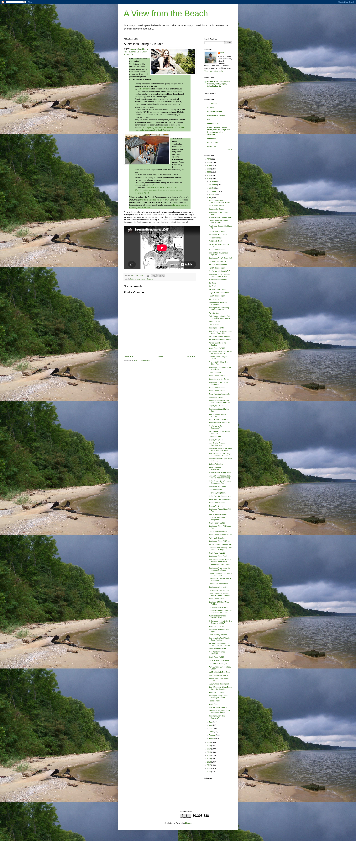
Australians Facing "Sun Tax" (219, 337)
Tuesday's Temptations (217, 261)
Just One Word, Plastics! (218, 707)
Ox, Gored (212, 283)
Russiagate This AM (216, 328)
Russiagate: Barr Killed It (218, 235)
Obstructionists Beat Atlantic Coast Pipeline (219, 639)
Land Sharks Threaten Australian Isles (217, 444)
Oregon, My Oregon (216, 406)
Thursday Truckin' (215, 490)
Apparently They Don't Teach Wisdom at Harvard (219, 712)
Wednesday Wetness (217, 250)
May (210, 725)
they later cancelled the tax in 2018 (154, 200)
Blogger (188, 823)
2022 (209, 172)
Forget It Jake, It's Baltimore (219, 660)
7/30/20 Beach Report (217, 231)
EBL (209, 119)
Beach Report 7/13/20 (217, 523)
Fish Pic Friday (214, 701)
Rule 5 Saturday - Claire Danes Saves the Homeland (220, 688)
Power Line (211, 146)
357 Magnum (212, 103)
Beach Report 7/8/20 (216, 599)
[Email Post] (148, 275)
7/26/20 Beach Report (217, 296)
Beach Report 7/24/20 (217, 348)
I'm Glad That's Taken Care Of (220, 340)
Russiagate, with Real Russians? (217, 717)
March (211, 732)
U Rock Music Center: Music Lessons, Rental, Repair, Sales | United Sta (218, 84)
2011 (209, 768)
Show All (229, 149)
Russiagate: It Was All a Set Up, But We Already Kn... (220, 352)
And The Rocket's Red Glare (219, 672)
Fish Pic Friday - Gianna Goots (220, 218)
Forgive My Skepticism (217, 493)
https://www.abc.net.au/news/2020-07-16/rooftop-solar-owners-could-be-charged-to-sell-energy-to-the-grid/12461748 (158, 190)
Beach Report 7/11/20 (217, 553)
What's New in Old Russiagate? (215, 427)
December (213, 181)
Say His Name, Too (216, 299)
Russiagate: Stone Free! (218, 556)
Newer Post (128, 356)
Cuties (132, 279)
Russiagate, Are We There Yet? (220, 258)
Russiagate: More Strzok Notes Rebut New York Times (220, 449)
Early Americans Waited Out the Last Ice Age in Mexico (219, 317)
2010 (209, 772)
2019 (209, 742)
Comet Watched (215, 437)
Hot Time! (212, 286)
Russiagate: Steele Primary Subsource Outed (219, 309)
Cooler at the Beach (216, 209)
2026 (209, 159)
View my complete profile (213, 71)
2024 (209, 166)
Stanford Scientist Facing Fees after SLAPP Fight (220, 549)
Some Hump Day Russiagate (220, 499)
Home (160, 356)
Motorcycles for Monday (218, 280)
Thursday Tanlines (215, 238)
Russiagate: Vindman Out (218, 587)
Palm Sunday (214, 313)
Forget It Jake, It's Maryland (219, 420)
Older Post (191, 356)
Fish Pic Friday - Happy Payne (220, 473)
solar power (150, 279)
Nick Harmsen (143, 89)
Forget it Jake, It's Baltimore (219, 293)
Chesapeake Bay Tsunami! (219, 584)
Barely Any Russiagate (217, 649)
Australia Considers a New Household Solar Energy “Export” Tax (136, 51)
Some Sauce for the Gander (219, 379)
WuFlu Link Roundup (217, 538)
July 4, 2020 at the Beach (218, 675)
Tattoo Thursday (215, 373)
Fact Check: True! (215, 241)
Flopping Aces (213, 124)
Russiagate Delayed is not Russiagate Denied (218, 697)
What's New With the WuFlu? (219, 423)
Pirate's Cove (212, 142)
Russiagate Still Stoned (217, 486)
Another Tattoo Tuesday (218, 514)
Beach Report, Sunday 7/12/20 (220, 535)
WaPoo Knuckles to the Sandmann (217, 344)
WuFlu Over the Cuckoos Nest (220, 496)
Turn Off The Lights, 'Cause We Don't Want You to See (220, 612)
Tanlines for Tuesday (216, 397)
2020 (209, 179)
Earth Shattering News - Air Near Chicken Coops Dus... (220, 401)
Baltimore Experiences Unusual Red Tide (217, 617)
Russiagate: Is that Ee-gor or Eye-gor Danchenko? (219, 275)
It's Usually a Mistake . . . (218, 206)
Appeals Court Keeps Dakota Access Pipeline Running (220, 477)
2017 (209, 749)
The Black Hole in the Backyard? (217, 519)
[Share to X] (157, 275)
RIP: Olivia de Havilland (218, 289)
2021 (209, 175)
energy (137, 279)
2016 (209, 752)
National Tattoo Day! (216, 464)
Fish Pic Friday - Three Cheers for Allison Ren (220, 574)
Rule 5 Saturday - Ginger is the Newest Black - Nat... (220, 332)
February (212, 735)
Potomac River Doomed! (218, 265)
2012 (209, 765)
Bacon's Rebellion (214, 111)
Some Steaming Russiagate (219, 394)
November (213, 185)
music (143, 279)
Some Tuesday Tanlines (218, 635)
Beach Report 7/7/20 (216, 626)
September (213, 191)
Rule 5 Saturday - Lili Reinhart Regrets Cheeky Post (220, 560)
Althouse (210, 107)
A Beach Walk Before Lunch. (219, 565)
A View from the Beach (166, 13)
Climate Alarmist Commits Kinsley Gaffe (218, 222)
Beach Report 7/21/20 (217, 391)
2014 (209, 759)
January (212, 738)
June (211, 722)
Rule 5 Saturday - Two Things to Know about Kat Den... (220, 455)
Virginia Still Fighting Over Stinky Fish (218, 363)
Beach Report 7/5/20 (216, 657)
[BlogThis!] (155, 275)
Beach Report (214, 704)
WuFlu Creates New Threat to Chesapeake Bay (220, 482)
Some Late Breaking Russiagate (216, 468)
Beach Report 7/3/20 (216, 692)
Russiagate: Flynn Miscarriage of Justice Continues (220, 569)
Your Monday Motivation (218, 531)
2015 (209, 755)
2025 (209, 162)
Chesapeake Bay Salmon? (219, 590)
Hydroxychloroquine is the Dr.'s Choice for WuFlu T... (220, 622)
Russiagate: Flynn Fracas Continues (218, 383)
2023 (209, 169)
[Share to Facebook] (160, 275)
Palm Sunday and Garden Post (220, 545)
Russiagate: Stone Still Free (219, 541)
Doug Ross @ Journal (216, 115)
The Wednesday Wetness (218, 607)
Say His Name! (214, 325)
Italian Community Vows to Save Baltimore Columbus (219, 594)
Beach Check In (215, 321)
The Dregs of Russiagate (218, 664)
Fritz (222, 53)
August (212, 194)
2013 (209, 762)
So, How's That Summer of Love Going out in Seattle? (220, 644)
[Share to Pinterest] (163, 275)
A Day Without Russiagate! (219, 684)
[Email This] (152, 275)
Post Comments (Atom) (142, 360)
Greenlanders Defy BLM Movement (218, 303)
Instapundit (211, 138)
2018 (209, 746)
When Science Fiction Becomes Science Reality (219, 202)
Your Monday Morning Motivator (217, 653)
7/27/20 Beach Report (217, 268)
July (210, 198)
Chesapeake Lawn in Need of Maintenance (220, 579)
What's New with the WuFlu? (219, 271)
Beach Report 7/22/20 (217, 376)
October (212, 188)
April (211, 729)
